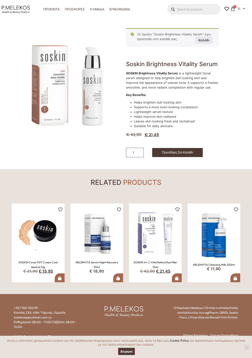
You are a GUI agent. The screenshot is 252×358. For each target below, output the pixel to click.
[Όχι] (247, 347)
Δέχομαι (126, 351)
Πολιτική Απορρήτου (195, 335)
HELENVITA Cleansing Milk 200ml (214, 264)
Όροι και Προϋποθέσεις (224, 335)
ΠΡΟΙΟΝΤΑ (51, 9)
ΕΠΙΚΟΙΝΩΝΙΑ (119, 9)
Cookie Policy (179, 340)
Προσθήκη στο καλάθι (177, 152)
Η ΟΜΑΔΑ (97, 9)
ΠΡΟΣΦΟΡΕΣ (75, 9)
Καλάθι (203, 40)
